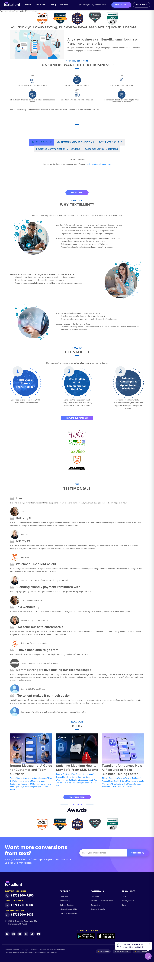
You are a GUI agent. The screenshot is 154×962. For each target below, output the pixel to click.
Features (64, 896)
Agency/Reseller (98, 909)
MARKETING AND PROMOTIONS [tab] (75, 142)
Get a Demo (141, 5)
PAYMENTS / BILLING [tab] (110, 142)
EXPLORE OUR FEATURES (77, 418)
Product (28, 4)
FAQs (124, 896)
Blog (124, 905)
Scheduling (65, 901)
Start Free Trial (121, 5)
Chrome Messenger (68, 913)
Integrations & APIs (68, 909)
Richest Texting (67, 905)
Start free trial (77, 797)
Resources (63, 4)
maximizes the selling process (98, 164)
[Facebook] (7, 933)
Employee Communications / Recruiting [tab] (58, 148)
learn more (77, 192)
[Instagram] (13, 933)
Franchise (95, 896)
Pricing (52, 4)
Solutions (40, 4)
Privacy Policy (128, 901)
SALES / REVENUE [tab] (42, 142)
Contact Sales (100, 5)
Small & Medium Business (102, 901)
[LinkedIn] (38, 933)
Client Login (85, 5)
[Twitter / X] (26, 933)
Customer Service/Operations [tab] (101, 148)
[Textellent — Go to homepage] (12, 5)
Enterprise (95, 905)
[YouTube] (19, 933)
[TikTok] (32, 933)
